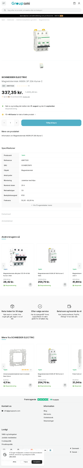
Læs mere (12, 456)
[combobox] (41, 10)
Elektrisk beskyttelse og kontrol (26, 20)
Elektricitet (10, 20)
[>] (79, 266)
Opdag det (26, 97)
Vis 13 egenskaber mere (42, 205)
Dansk (74, 452)
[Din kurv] (74, 3)
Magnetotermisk (44, 20)
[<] (3, 266)
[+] (16, 123)
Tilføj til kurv (51, 123)
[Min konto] (79, 3)
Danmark (75, 448)
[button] (23, 86)
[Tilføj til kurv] (30, 284)
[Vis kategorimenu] (4, 3)
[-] (4, 123)
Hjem (3, 20)
